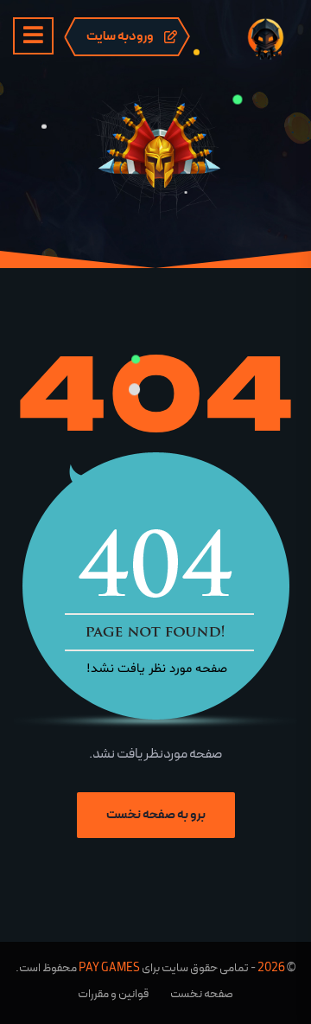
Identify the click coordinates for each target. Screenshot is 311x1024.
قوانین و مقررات (113, 993)
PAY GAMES (109, 967)
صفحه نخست (201, 993)
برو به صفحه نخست (156, 814)
